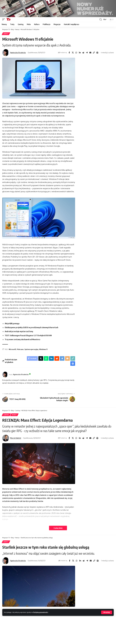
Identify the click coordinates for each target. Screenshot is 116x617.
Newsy (6, 33)
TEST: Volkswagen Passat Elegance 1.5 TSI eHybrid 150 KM (28, 335)
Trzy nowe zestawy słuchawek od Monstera (22, 339)
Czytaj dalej (58, 528)
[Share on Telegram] (86, 52)
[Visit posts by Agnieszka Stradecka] (5, 52)
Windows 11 (43, 349)
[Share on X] (72, 52)
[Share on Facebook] (69, 52)
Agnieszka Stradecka (18, 52)
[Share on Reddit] (83, 52)
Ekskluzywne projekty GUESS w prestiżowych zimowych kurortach (31, 327)
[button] (106, 612)
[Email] (90, 52)
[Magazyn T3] (8, 19)
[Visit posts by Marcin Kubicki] (5, 438)
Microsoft (12, 349)
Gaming (6, 414)
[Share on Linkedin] (79, 52)
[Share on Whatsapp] (76, 52)
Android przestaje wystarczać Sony (19, 331)
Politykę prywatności (40, 612)
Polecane (20, 349)
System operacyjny (31, 349)
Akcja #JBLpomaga (12, 323)
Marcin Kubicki (15, 438)
